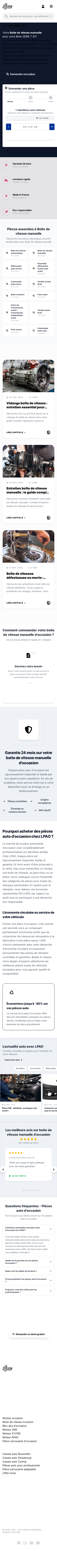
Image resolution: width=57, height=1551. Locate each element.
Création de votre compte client (16, 1510)
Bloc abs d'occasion (15, 1425)
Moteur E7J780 (12, 1433)
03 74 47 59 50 (30, 1343)
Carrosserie (35, 1068)
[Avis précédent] (3, 1169)
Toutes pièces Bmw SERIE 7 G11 (22, 55)
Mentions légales (10, 1495)
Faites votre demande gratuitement (30, 696)
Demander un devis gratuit (30, 1334)
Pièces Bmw (40, 63)
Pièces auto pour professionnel (21, 1465)
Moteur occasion (13, 1418)
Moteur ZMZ (10, 1429)
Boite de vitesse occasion (18, 1422)
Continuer (28, 137)
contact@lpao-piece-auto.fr (18, 1390)
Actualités (20, 1068)
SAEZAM (25, 1532)
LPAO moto (9, 1473)
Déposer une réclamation (30, 1481)
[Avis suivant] (54, 1169)
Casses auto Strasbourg (17, 1457)
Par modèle (43, 118)
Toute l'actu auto (12, 1060)
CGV (5, 1500)
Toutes (7, 1068)
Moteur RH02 (11, 1437)
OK (50, 16)
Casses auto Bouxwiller (16, 1453)
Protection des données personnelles (19, 1505)
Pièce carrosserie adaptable (19, 1469)
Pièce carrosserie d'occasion (20, 1441)
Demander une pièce (22, 74)
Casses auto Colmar (15, 1461)
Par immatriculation (19, 118)
